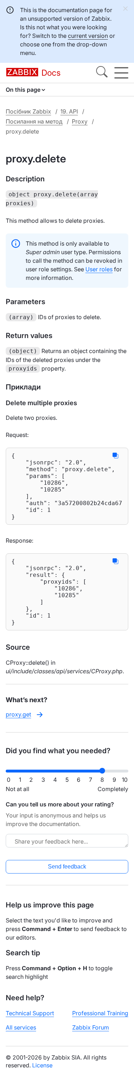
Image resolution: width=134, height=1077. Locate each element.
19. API (69, 111)
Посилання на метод (34, 121)
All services (21, 1027)
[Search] (102, 73)
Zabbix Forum (90, 1027)
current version (88, 35)
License (42, 1065)
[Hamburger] (121, 73)
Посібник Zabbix (28, 111)
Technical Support (30, 1013)
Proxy (80, 121)
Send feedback (67, 867)
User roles (99, 269)
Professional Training (100, 1013)
